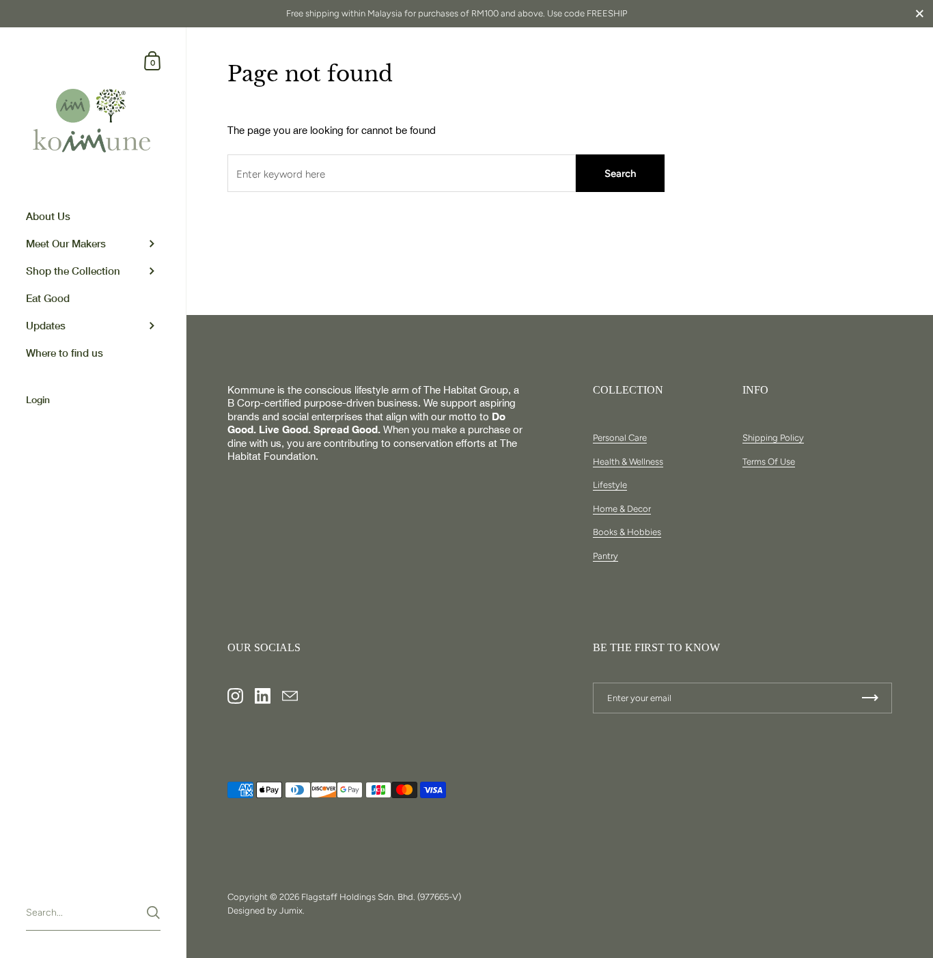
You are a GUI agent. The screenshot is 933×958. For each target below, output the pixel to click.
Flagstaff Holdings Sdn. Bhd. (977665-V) (381, 897)
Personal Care (620, 438)
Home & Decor (622, 509)
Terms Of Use (768, 461)
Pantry (605, 556)
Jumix (291, 910)
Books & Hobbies (627, 532)
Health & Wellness (628, 461)
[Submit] (153, 912)
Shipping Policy (773, 438)
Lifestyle (610, 485)
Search (620, 173)
